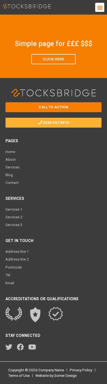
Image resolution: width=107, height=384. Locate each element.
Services (12, 167)
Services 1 (13, 209)
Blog (9, 175)
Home (10, 151)
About (10, 159)
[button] (99, 7)
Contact (12, 182)
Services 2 (13, 217)
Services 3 (13, 224)
